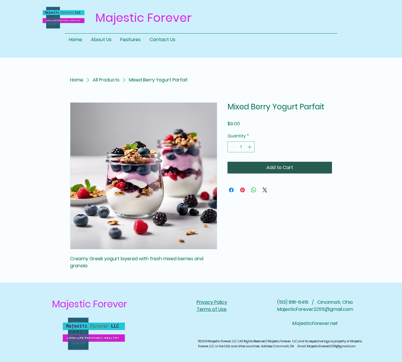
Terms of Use (212, 309)
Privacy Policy (212, 302)
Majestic (119, 17)
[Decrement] (232, 147)
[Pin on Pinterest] (242, 189)
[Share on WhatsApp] (253, 189)
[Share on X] (264, 189)
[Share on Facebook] (231, 189)
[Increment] (250, 147)
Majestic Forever (89, 304)
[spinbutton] (241, 147)
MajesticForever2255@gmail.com (315, 309)
